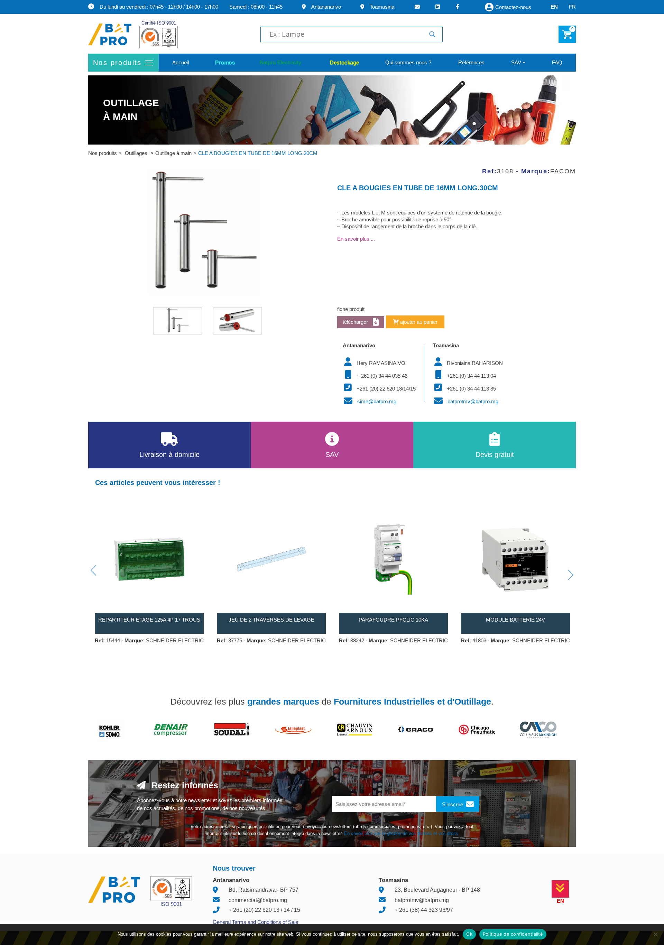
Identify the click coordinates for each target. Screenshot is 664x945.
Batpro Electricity (282, 62)
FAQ (557, 62)
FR (572, 7)
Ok (469, 934)
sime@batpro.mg (376, 401)
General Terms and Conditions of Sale (255, 922)
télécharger (356, 322)
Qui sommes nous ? (408, 62)
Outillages (137, 153)
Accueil (180, 62)
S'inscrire (453, 804)
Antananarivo (326, 7)
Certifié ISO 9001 (158, 23)
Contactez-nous (513, 7)
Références (471, 62)
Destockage (344, 62)
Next (570, 575)
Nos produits (102, 153)
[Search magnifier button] (432, 34)
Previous (93, 570)
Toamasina (382, 7)
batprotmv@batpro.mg (473, 401)
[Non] (655, 934)
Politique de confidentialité (513, 934)
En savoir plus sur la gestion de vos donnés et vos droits (401, 833)
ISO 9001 (171, 904)
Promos (224, 62)
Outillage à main (173, 153)
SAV (516, 62)
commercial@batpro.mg (258, 900)
